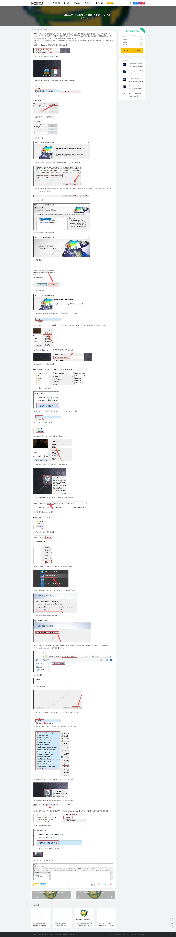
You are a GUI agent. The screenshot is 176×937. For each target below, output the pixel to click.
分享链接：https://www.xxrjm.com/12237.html (57, 884)
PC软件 (77, 18)
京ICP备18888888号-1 (71, 934)
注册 (143, 3)
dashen (99, 18)
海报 (43, 885)
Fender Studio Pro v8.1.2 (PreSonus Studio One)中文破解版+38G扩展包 (136, 81)
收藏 (37, 885)
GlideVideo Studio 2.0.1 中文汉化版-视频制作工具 (136, 88)
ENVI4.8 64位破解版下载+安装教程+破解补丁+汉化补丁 (84, 925)
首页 (40, 29)
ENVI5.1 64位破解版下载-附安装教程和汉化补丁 (40, 925)
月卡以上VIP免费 (133, 50)
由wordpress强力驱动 (47, 934)
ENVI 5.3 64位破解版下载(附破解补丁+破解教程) (106, 925)
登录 (136, 3)
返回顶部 (141, 934)
